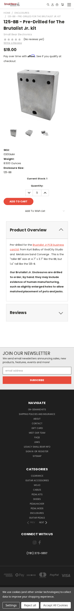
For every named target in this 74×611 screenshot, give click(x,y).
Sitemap (37, 456)
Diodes (37, 499)
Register (43, 451)
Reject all (30, 605)
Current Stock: (37, 178)
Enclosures (37, 513)
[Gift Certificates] (57, 4)
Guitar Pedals (37, 517)
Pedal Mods (37, 508)
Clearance (37, 475)
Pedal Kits (37, 494)
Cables (37, 489)
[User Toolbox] (52, 4)
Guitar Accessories (37, 480)
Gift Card (37, 428)
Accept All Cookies (55, 605)
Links (37, 442)
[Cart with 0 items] (62, 4)
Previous (6, 607)
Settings (11, 605)
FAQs (37, 437)
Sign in (30, 451)
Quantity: (37, 185)
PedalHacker (37, 503)
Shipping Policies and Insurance (37, 414)
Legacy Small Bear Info (37, 446)
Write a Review (13, 43)
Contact (37, 423)
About (37, 418)
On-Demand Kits (37, 409)
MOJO (37, 485)
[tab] (37, 230)
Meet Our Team (37, 432)
